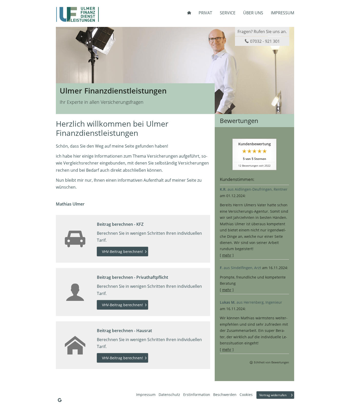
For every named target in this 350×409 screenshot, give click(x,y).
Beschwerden (224, 394)
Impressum (146, 394)
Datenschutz (169, 394)
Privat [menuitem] (205, 13)
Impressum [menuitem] (282, 13)
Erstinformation (196, 394)
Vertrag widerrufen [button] (272, 395)
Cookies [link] (246, 394)
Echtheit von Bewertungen (271, 362)
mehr (226, 255)
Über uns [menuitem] (253, 13)
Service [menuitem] (227, 13)
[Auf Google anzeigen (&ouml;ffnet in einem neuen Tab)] (60, 400)
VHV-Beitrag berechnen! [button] (122, 251)
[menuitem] (189, 13)
